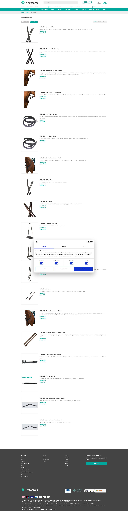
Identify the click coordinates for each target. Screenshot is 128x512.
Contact (23, 461)
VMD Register (53, 509)
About (22, 457)
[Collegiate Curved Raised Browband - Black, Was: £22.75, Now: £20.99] (30, 405)
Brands (84, 9)
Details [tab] (64, 246)
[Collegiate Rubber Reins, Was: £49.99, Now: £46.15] (30, 187)
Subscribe (96, 463)
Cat (35, 9)
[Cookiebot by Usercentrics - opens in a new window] (87, 242)
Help (22, 459)
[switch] (56, 263)
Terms (44, 461)
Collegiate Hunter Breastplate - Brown (51, 311)
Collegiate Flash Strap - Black (48, 136)
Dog (29, 9)
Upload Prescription (25, 463)
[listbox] (102, 22)
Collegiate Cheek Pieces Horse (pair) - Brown (52, 332)
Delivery (23, 465)
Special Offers (44, 9)
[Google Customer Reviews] (100, 490)
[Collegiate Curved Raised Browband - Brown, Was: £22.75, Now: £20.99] (30, 427)
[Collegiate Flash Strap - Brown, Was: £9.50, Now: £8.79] (30, 121)
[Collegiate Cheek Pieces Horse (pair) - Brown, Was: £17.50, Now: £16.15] (30, 340)
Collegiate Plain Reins (46, 201)
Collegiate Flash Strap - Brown (48, 114)
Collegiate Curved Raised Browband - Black (52, 398)
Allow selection (64, 269)
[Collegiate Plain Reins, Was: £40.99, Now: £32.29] (30, 209)
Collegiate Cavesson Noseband (48, 223)
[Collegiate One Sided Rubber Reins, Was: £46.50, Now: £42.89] (30, 56)
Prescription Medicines (94, 9)
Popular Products (25, 476)
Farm (59, 9)
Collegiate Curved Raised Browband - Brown (52, 420)
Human (76, 9)
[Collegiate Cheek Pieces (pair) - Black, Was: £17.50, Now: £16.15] (30, 361)
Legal (44, 457)
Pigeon (52, 9)
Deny (45, 269)
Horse (22, 9)
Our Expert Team (25, 471)
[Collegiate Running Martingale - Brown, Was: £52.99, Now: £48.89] (30, 78)
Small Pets (67, 9)
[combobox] (61, 2)
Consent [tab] (44, 246)
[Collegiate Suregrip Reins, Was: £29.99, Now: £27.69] (30, 34)
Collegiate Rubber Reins (46, 180)
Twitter (66, 459)
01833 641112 (87, 2)
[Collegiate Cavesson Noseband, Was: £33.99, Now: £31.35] (30, 230)
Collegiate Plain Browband (47, 376)
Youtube (66, 461)
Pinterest (67, 463)
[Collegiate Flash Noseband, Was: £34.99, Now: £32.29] (30, 252)
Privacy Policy (46, 459)
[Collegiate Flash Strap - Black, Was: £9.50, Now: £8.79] (30, 143)
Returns (23, 467)
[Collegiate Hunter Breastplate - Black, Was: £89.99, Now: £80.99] (30, 165)
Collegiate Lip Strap (45, 289)
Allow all (83, 269)
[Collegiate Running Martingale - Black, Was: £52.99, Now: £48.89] (30, 99)
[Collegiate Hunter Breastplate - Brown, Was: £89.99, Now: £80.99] (30, 318)
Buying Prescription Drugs (27, 473)
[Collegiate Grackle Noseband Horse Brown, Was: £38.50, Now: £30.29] (30, 274)
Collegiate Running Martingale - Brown (51, 70)
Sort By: (95, 21)
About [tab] (84, 246)
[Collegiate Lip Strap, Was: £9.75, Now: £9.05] (30, 296)
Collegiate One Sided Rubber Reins (50, 49)
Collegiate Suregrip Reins (47, 27)
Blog (22, 475)
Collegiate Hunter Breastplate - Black (50, 158)
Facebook (67, 457)
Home (104, 9)
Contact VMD (47, 509)
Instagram (67, 465)
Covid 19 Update (25, 469)
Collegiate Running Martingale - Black (50, 92)
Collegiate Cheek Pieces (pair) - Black (50, 354)
